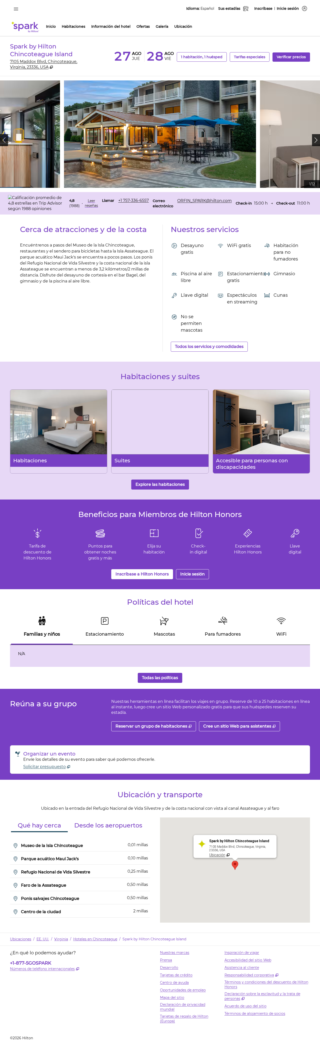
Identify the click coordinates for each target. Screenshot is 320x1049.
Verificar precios (293, 56)
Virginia (61, 939)
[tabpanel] (160, 656)
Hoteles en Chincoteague (95, 939)
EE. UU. (42, 939)
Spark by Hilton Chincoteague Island (154, 939)
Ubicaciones (20, 939)
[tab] (42, 629)
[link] (133, 200)
